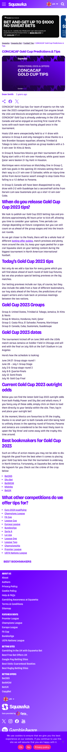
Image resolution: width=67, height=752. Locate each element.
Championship (12, 545)
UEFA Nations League (16, 552)
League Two (11, 542)
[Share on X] (17, 101)
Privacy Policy (9, 586)
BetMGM (9, 483)
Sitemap (6, 608)
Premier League (13, 549)
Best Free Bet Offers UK (14, 654)
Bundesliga (11, 527)
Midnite (9, 486)
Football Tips (28, 43)
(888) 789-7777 (35, 33)
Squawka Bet (16, 43)
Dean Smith (7, 94)
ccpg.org (10, 35)
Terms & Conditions (12, 604)
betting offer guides (22, 240)
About (5, 577)
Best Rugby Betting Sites (15, 668)
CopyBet (6, 691)
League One (11, 538)
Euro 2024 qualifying (16, 509)
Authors (6, 582)
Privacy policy (42, 747)
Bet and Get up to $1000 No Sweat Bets (29, 24)
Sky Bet (9, 479)
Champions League (15, 513)
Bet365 (8, 476)
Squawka (5, 43)
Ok (20, 747)
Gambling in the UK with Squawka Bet (22, 650)
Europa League (12, 524)
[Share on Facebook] (10, 101)
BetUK (8, 490)
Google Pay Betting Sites (15, 659)
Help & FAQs (8, 595)
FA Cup (8, 517)
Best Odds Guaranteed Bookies (18, 663)
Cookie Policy (9, 590)
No (28, 747)
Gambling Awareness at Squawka (20, 599)
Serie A (8, 531)
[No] (63, 741)
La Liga (8, 534)
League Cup (11, 520)
